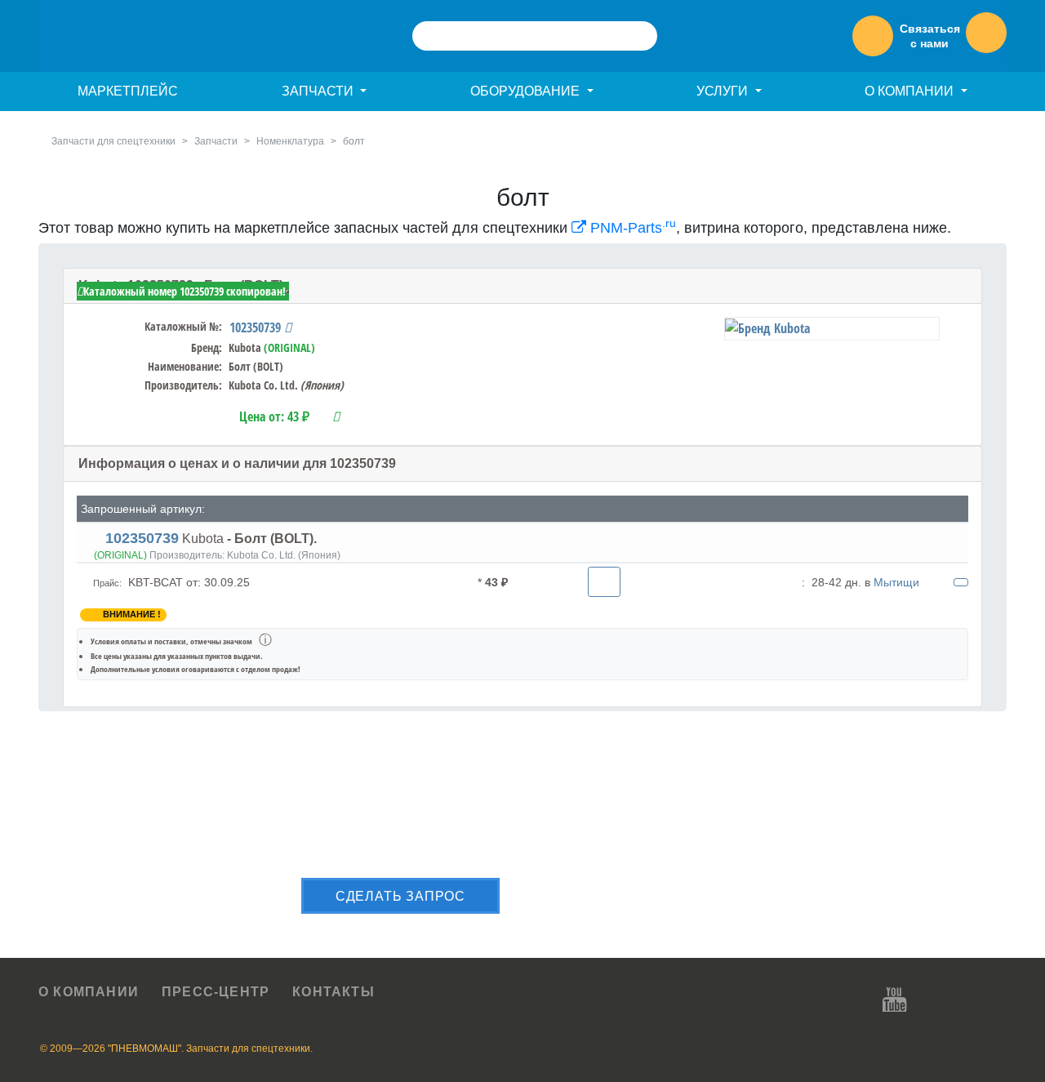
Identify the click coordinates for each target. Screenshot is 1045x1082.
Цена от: (274, 416)
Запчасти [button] (319, 91)
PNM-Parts (631, 228)
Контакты (333, 992)
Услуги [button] (723, 91)
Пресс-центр (215, 992)
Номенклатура (290, 141)
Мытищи (896, 582)
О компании (88, 992)
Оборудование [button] (526, 91)
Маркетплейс (128, 91)
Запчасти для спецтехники (113, 141)
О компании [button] (911, 91)
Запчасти (216, 141)
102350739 (256, 327)
